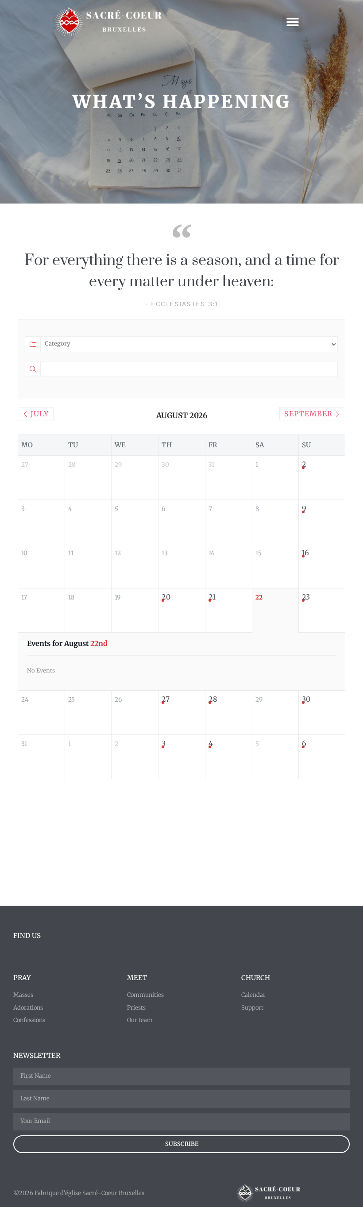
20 (166, 596)
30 (306, 699)
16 (305, 552)
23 (306, 596)
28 (213, 699)
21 (212, 596)
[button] (292, 22)
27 (166, 699)
